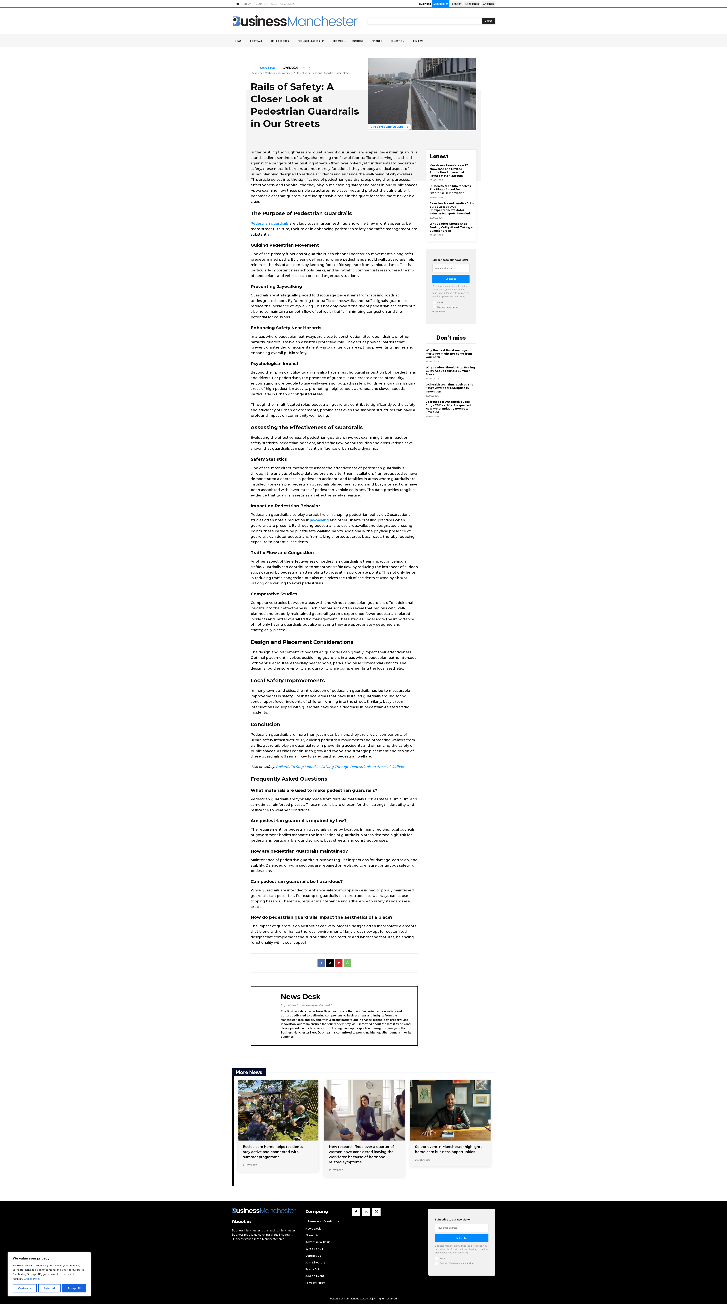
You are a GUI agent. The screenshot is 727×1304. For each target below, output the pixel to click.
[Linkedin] (366, 1212)
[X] (330, 963)
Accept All (74, 1288)
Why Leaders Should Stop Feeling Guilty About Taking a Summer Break (451, 227)
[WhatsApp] (347, 963)
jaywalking (319, 520)
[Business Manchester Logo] (295, 21)
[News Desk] (255, 67)
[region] (49, 1274)
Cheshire (488, 3)
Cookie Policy (32, 1278)
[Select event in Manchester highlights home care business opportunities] (450, 1110)
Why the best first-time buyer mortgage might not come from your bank (449, 354)
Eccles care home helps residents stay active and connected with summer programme (273, 1152)
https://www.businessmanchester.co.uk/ (306, 1005)
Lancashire (472, 3)
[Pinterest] (338, 963)
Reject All (49, 1288)
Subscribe (451, 278)
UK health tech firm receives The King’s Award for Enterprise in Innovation (450, 189)
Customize (24, 1288)
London (456, 3)
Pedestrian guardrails (270, 223)
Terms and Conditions (323, 1221)
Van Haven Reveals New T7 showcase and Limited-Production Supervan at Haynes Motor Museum (449, 170)
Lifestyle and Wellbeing (263, 73)
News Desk (267, 67)
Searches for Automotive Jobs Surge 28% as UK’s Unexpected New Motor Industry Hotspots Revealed (452, 208)
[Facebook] (321, 963)
